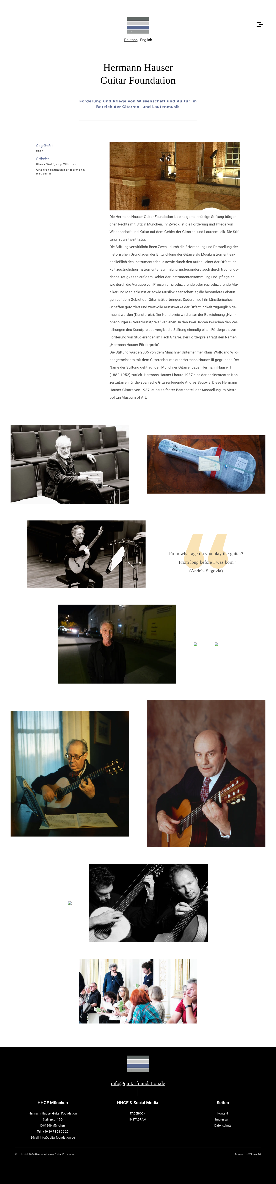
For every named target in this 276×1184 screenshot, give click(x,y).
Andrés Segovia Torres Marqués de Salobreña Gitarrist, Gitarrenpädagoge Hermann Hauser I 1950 (70, 773)
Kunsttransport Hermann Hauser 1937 (206, 464)
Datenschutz (222, 1125)
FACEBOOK (137, 1113)
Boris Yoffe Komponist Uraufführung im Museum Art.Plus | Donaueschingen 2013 (138, 991)
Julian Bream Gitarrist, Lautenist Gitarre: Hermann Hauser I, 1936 (206, 774)
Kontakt (222, 1113)
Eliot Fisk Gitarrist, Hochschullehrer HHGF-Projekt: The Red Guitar (86, 554)
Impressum (222, 1119)
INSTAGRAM (137, 1119)
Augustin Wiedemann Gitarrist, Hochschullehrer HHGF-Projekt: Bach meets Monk (117, 644)
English (146, 40)
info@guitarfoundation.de (138, 1083)
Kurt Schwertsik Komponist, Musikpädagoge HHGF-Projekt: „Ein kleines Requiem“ (69, 464)
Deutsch (131, 40)
